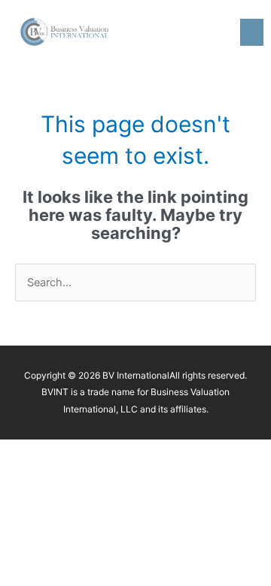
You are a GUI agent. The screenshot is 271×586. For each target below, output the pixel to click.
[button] (251, 32)
